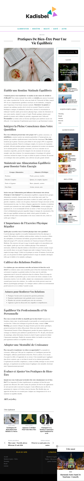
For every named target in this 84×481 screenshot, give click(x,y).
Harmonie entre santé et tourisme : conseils (70, 475)
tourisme (60, 118)
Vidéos (16, 459)
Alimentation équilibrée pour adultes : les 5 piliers (72, 170)
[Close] (57, 446)
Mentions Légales (8, 459)
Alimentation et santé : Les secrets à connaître (73, 90)
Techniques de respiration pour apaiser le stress (72, 101)
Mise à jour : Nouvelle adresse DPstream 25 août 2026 (17, 443)
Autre (59, 123)
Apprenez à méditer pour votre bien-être (29, 429)
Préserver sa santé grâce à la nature (41, 443)
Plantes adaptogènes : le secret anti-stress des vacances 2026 (68, 72)
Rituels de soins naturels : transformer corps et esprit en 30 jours (73, 219)
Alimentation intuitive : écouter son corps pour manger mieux (68, 142)
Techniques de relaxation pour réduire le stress (11, 429)
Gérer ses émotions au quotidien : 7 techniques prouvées (71, 207)
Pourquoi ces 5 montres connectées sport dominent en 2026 (46, 430)
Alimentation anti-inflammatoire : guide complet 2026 (72, 158)
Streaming (61, 114)
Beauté (60, 116)
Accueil (6, 457)
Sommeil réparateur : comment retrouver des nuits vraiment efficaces (68, 191)
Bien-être (42, 34)
